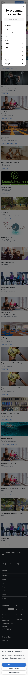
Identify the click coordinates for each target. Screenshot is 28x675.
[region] (14, 662)
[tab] (14, 32)
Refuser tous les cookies (14, 668)
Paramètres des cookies (14, 672)
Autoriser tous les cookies (14, 664)
